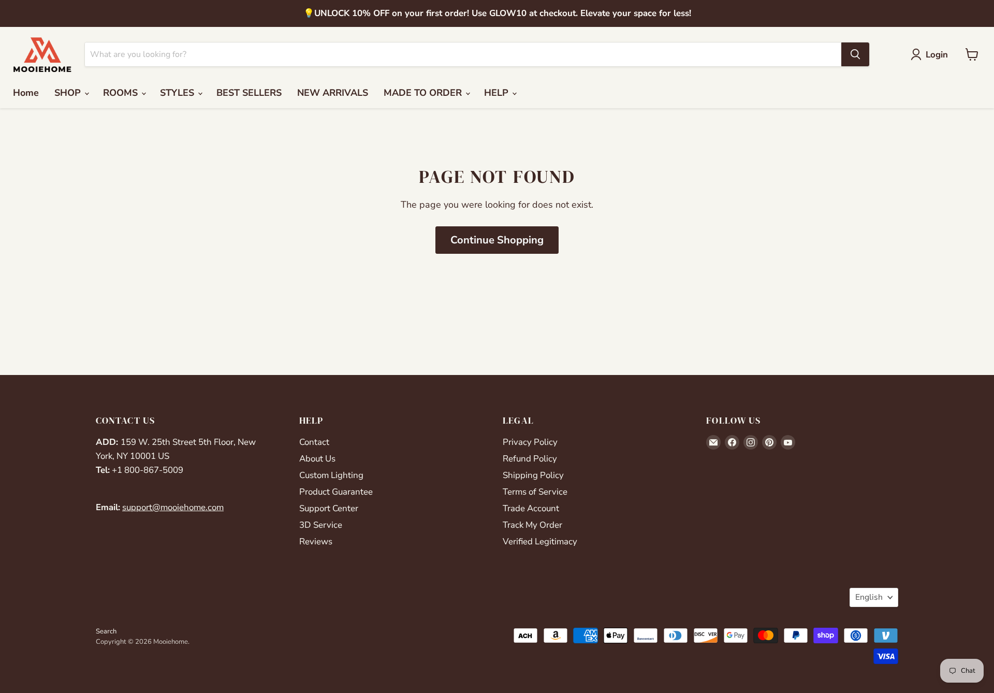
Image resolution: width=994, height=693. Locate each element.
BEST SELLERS (249, 92)
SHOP (68, 92)
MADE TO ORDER (424, 92)
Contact (314, 442)
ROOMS (121, 92)
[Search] (855, 54)
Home (26, 92)
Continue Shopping (497, 240)
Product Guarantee (336, 492)
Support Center (328, 508)
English (869, 597)
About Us (317, 459)
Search (106, 631)
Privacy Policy (530, 442)
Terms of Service (535, 492)
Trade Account (531, 508)
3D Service (320, 525)
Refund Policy (530, 459)
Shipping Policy (533, 475)
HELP (497, 92)
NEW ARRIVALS (332, 92)
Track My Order (532, 525)
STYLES (178, 92)
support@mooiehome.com (173, 507)
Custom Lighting (331, 475)
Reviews (315, 541)
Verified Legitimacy (540, 541)
